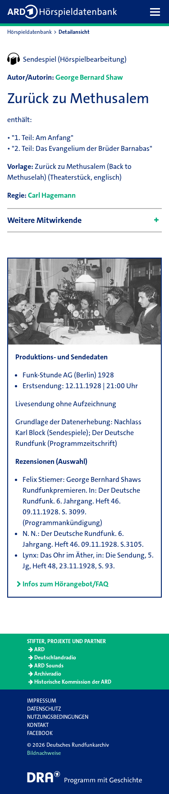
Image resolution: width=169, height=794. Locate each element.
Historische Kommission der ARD (72, 681)
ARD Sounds (49, 665)
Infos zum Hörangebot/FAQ (65, 584)
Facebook (40, 733)
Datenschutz (44, 708)
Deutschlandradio (55, 657)
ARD (39, 649)
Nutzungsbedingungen (57, 717)
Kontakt (38, 725)
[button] (157, 11)
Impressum (41, 700)
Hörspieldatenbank (29, 32)
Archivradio (47, 673)
